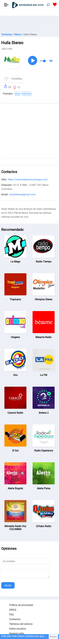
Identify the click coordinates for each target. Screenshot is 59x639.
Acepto (53, 636)
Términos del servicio (21, 623)
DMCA (12, 609)
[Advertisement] (29, 24)
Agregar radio (16, 633)
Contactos (14, 619)
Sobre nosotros (17, 628)
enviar (8, 585)
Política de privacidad (21, 605)
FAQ (11, 614)
